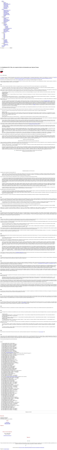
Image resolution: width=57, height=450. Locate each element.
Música (3, 9)
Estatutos (5, 2)
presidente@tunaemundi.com (7, 435)
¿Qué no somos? (6, 5)
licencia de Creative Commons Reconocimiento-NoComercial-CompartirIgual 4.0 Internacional (31, 447)
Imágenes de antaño (6, 17)
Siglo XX (6, 26)
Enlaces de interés (6, 42)
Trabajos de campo (6, 29)
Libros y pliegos (6, 30)
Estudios (5, 15)
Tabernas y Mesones (6, 20)
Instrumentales (5, 12)
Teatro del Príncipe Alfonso (9, 352)
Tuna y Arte (3, 45)
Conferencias (5, 24)
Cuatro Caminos (41, 331)
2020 (4, 36)
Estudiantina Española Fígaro (20, 252)
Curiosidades (5, 41)
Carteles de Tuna (6, 19)
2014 (4, 34)
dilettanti (34, 104)
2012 (4, 33)
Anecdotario (5, 40)
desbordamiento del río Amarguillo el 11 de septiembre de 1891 (46, 263)
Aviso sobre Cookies (7, 423)
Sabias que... (5, 23)
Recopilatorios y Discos (7, 14)
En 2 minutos (5, 39)
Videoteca (5, 18)
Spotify (5, 16)
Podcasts (3, 46)
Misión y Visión (6, 3)
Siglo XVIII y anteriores (8, 28)
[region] (28, 57)
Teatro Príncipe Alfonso (47, 100)
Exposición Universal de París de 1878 (34, 123)
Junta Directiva (6, 8)
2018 (4, 35)
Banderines (5, 22)
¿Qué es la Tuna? (6, 6)
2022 (4, 37)
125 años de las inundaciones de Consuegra (12, 376)
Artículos (5, 25)
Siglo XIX (6, 27)
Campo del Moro (24, 302)
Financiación (5, 7)
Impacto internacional (6, 31)
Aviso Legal (7, 422)
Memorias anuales (6, 4)
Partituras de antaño (6, 11)
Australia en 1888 (20, 79)
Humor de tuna (6, 21)
